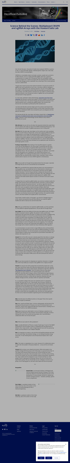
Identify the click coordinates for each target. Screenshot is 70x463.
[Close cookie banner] (65, 444)
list (41, 453)
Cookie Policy (62, 452)
